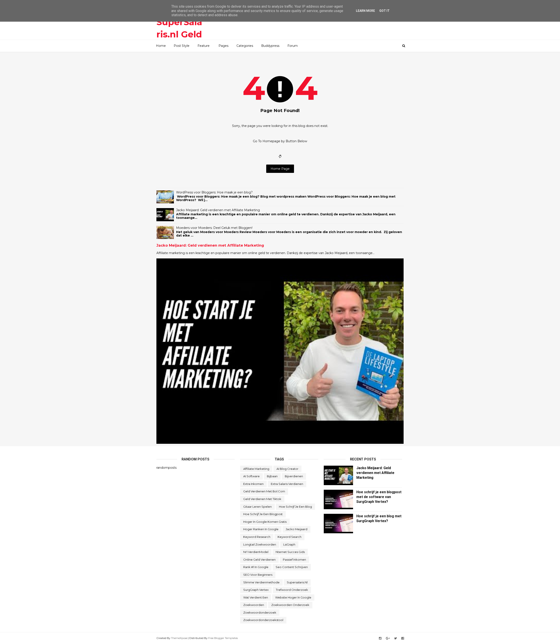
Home (161, 46)
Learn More (365, 10)
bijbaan (272, 476)
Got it (384, 10)
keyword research (256, 537)
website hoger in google (293, 597)
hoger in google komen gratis (265, 521)
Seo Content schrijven (292, 567)
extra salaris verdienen (287, 484)
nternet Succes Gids (290, 552)
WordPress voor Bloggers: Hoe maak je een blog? (214, 192)
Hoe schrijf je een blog (295, 506)
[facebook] (402, 638)
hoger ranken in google (260, 529)
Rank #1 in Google (255, 567)
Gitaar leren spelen (257, 506)
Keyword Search (289, 537)
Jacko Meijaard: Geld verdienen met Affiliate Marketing (218, 210)
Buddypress (270, 46)
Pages (223, 46)
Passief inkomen (294, 559)
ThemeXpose (179, 638)
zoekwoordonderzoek (259, 612)
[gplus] (388, 638)
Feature (204, 46)
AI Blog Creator (287, 468)
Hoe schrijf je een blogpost (263, 514)
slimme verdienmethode (261, 582)
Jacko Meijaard (296, 529)
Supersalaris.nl (297, 582)
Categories (244, 46)
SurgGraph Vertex (256, 589)
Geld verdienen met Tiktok (262, 499)
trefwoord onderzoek (292, 589)
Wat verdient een (255, 597)
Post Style (181, 46)
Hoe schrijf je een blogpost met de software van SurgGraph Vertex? (378, 497)
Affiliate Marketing (256, 468)
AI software (251, 476)
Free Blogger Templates (223, 638)
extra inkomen (253, 484)
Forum (292, 46)
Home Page (280, 169)
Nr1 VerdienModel (255, 552)
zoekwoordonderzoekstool (263, 620)
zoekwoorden (253, 605)
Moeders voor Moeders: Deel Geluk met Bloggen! (214, 228)
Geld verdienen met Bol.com (264, 491)
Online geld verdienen (259, 559)
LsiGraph (289, 544)
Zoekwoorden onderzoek (290, 605)
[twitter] (395, 638)
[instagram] (380, 638)
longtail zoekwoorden (259, 544)
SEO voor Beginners (257, 574)
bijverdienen (294, 476)
